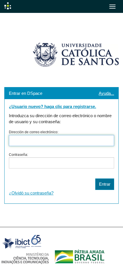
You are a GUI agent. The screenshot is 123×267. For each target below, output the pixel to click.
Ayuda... (106, 93)
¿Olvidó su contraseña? (31, 193)
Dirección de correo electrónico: (33, 132)
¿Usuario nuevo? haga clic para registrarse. (52, 106)
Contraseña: (18, 155)
